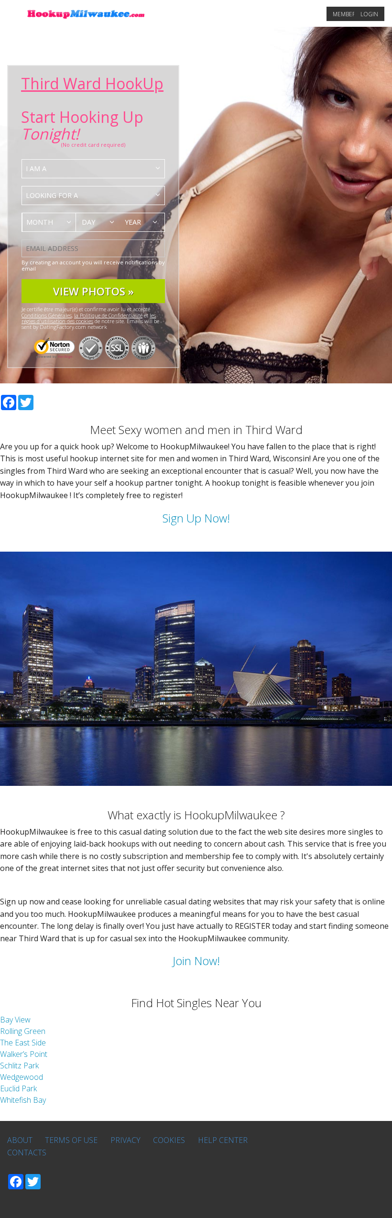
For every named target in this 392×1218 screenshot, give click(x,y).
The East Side (23, 1042)
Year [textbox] (133, 222)
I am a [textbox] (36, 168)
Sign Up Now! (196, 518)
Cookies (169, 1140)
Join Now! (196, 960)
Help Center (223, 1140)
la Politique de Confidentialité (108, 315)
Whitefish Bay (23, 1100)
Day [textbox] (88, 222)
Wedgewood (21, 1077)
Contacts (26, 1152)
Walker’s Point (23, 1054)
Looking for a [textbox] (52, 195)
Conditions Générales (47, 315)
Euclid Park (18, 1088)
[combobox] (93, 168)
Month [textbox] (39, 222)
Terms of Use (71, 1140)
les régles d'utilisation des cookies (89, 318)
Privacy (125, 1140)
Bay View (15, 1019)
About (20, 1140)
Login (369, 14)
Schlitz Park (19, 1065)
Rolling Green (22, 1031)
